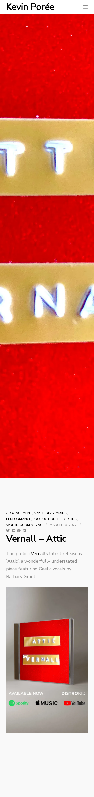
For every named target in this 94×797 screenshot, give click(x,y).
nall (41, 554)
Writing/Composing (24, 525)
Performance (18, 519)
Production (44, 519)
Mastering (44, 513)
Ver (34, 554)
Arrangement (19, 513)
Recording (67, 519)
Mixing (61, 513)
